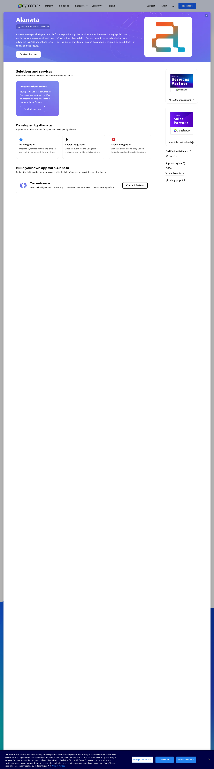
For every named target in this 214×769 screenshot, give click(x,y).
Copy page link (177, 180)
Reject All (164, 759)
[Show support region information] (184, 163)
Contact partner (32, 109)
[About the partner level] (192, 142)
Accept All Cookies (186, 759)
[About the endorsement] (192, 100)
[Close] (206, 15)
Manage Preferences (142, 759)
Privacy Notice (58, 766)
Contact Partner (28, 54)
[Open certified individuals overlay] (189, 151)
